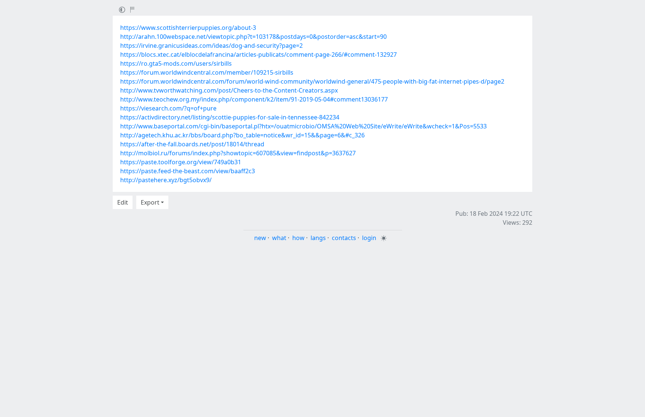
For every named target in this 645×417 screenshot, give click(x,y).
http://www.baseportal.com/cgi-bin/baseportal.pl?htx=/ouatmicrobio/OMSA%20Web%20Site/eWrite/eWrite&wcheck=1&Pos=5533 (303, 126)
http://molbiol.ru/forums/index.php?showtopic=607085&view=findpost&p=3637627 (238, 153)
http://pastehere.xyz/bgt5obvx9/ (166, 180)
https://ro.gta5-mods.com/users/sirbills (176, 63)
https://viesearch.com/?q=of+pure (168, 108)
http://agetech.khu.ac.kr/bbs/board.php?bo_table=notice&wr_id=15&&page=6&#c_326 (242, 135)
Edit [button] (122, 202)
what (279, 238)
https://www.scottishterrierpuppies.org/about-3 (188, 28)
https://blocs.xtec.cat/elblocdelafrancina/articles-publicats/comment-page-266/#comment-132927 (258, 54)
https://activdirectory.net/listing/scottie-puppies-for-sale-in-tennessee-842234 (229, 117)
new (260, 238)
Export (150, 202)
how (298, 238)
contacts (344, 238)
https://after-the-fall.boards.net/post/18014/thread (192, 144)
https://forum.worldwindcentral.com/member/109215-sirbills (206, 72)
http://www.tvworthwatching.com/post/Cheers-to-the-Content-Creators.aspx (229, 90)
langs (318, 238)
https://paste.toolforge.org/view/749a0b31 (180, 162)
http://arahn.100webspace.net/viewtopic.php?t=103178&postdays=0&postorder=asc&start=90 (253, 36)
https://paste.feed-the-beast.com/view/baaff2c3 (187, 171)
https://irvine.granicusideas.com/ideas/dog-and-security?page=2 (211, 45)
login (369, 238)
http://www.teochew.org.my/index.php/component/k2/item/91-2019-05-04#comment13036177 (254, 99)
